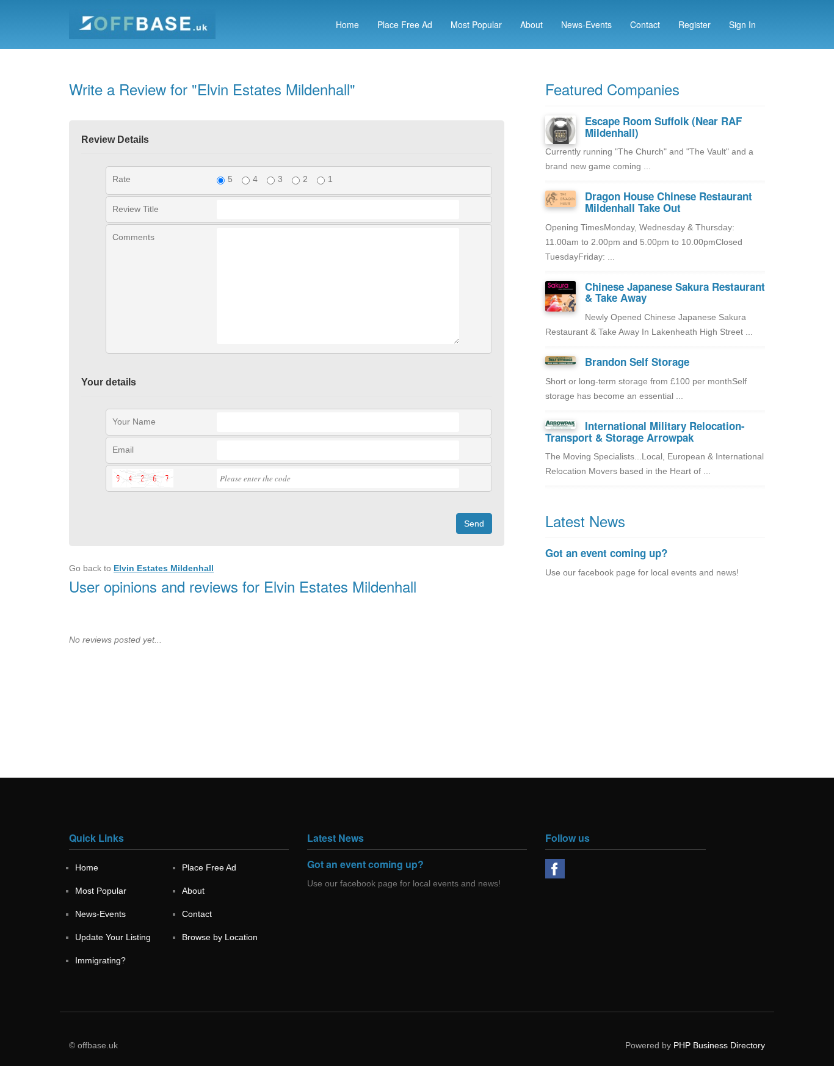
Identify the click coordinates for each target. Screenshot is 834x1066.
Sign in (742, 24)
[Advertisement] (655, 692)
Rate (121, 179)
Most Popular (476, 24)
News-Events (586, 24)
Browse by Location (220, 937)
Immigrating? (100, 960)
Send (474, 523)
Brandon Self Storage (637, 361)
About (531, 24)
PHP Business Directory (719, 1045)
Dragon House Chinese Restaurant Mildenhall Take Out (668, 202)
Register (694, 24)
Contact (645, 24)
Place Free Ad (404, 24)
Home (347, 24)
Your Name (134, 421)
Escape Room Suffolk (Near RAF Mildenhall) (663, 127)
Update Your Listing (113, 937)
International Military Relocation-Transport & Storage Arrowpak (645, 431)
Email (123, 450)
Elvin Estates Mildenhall (164, 568)
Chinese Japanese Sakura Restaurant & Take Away (675, 292)
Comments (133, 237)
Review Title (135, 209)
